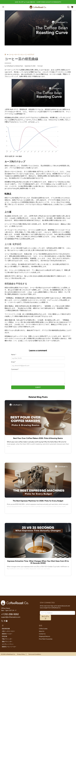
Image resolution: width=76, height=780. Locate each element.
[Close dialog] (54, 369)
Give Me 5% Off (38, 389)
